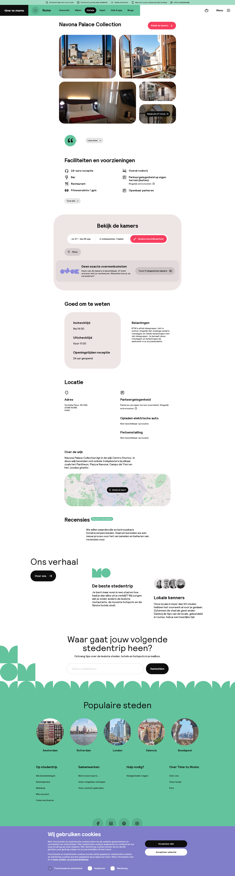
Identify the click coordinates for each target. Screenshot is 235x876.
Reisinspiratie (43, 781)
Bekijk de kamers (159, 25)
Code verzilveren (45, 800)
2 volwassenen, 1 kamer (112, 238)
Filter (75, 252)
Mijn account (42, 794)
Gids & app (116, 10)
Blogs (131, 10)
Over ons (40, 576)
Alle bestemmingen (45, 775)
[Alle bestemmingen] (35, 10)
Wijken (78, 10)
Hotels (90, 10)
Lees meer (93, 140)
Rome (46, 10)
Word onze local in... (88, 775)
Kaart (102, 10)
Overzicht (64, 10)
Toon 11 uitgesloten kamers (152, 271)
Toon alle (71, 201)
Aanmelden (157, 669)
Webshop (40, 788)
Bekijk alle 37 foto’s (156, 114)
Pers (171, 788)
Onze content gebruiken (91, 788)
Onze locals (175, 781)
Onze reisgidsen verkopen (91, 781)
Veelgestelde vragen (137, 775)
